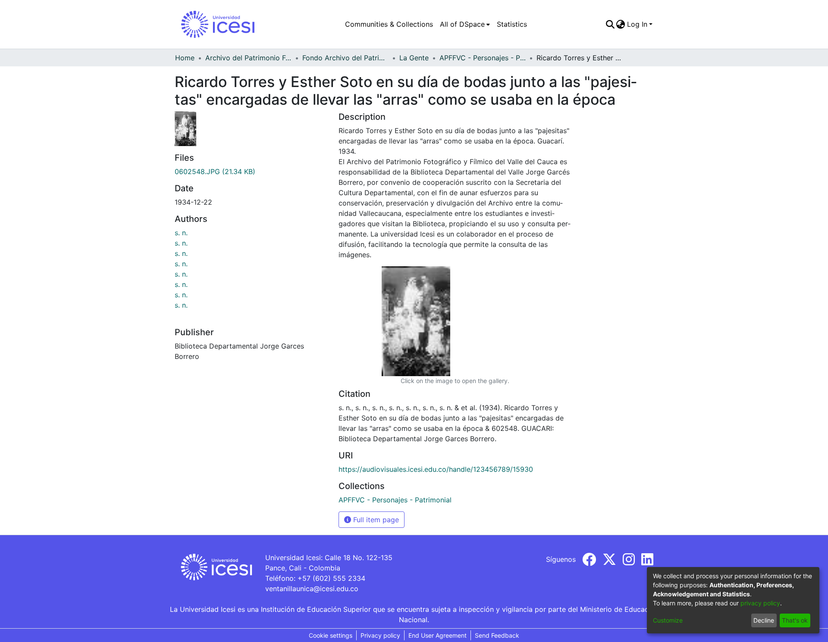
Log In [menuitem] (637, 24)
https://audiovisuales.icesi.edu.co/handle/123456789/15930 (436, 469)
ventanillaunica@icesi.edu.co (311, 588)
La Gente (414, 57)
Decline (763, 620)
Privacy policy (380, 635)
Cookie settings (330, 635)
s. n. (181, 232)
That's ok (795, 620)
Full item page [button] (375, 519)
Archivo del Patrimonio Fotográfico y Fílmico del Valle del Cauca (248, 57)
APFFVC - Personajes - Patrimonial (482, 57)
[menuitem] (465, 24)
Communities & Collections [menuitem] (389, 24)
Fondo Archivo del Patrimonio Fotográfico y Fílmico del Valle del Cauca (345, 57)
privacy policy (760, 603)
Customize (668, 620)
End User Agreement (437, 635)
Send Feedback (497, 635)
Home (184, 57)
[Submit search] (610, 24)
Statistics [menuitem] (512, 24)
